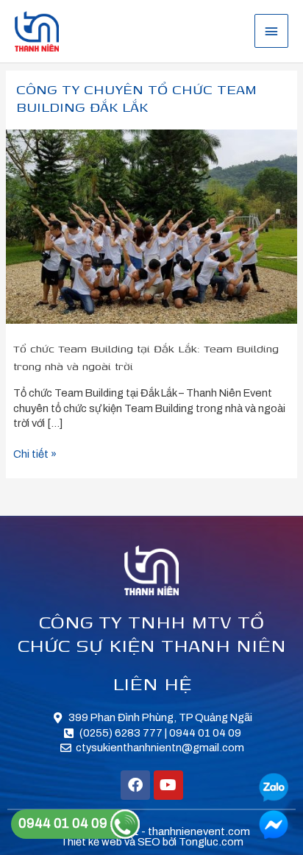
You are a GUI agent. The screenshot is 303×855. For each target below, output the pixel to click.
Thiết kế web (91, 842)
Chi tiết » (35, 453)
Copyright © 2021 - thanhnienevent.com (151, 831)
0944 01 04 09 (64, 823)
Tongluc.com (211, 842)
